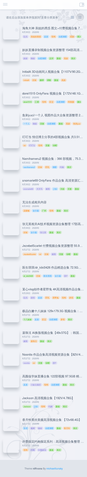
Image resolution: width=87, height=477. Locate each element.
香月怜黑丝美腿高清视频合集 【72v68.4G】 (52, 419)
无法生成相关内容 (34, 202)
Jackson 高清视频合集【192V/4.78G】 (48, 398)
